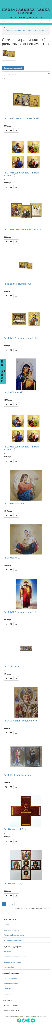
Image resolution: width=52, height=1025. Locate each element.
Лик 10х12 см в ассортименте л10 (21, 118)
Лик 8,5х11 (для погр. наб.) (18, 774)
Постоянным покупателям (15, 956)
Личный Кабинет (11, 978)
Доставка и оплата (11, 929)
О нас (6, 924)
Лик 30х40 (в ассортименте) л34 (21, 611)
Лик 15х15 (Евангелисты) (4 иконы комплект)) (22, 174)
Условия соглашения (12, 940)
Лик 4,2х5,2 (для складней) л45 (20, 720)
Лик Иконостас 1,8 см (15, 829)
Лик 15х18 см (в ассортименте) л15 (22, 229)
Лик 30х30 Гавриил (14, 503)
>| (17, 904)
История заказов (11, 983)
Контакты (7, 951)
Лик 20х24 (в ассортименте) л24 (21, 337)
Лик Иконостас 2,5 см (15, 883)
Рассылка (8, 993)
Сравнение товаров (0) (13, 68)
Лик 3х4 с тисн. (12, 666)
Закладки (7, 988)
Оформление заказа (12, 962)
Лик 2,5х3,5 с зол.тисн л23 (18, 283)
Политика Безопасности (14, 935)
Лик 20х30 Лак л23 (13, 392)
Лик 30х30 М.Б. (12, 557)
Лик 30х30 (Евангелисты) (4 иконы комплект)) (22, 448)
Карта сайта (9, 967)
